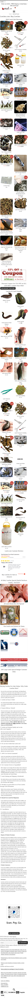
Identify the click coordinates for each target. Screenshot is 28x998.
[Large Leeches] (20, 299)
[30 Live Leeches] (6, 42)
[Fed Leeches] (20, 527)
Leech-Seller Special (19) (6, 110)
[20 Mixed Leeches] (6, 61)
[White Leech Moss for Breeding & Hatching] (20, 107)
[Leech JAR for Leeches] (6, 533)
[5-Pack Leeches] (20, 440)
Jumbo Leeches (20, 321)
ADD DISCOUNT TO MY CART (8, 288)
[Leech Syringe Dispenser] (20, 163)
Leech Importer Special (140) (20, 145)
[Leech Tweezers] (6, 391)
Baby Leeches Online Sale (6, 336)
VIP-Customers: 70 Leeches (21, 97)
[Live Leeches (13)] (6, 123)
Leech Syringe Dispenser (20, 172)
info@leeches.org (13, 840)
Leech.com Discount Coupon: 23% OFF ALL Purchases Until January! (6, 263)
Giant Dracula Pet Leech (20, 344)
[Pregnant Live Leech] (6, 425)
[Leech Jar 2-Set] (20, 58)
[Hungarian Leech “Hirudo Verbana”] (6, 352)
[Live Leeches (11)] (6, 79)
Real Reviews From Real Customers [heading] (10, 554)
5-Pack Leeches (20, 445)
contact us (3, 771)
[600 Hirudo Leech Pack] (6, 206)
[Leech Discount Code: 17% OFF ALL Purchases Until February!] (20, 241)
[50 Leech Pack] (20, 26)
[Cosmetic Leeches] (20, 496)
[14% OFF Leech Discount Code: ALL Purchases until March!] (6, 240)
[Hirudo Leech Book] (20, 459)
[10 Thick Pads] (6, 180)
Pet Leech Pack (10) (20, 517)
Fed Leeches (20, 534)
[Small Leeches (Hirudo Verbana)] (6, 315)
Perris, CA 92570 (4, 984)
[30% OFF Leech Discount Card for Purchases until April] (6, 224)
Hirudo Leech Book (20, 463)
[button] (23, 557)
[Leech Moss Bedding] (20, 390)
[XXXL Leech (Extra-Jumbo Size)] (20, 371)
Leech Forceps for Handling (20, 49)
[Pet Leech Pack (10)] (20, 511)
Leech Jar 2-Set (20, 65)
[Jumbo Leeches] (20, 315)
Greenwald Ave (4, 983)
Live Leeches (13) (6, 128)
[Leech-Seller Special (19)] (6, 105)
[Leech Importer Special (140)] (20, 139)
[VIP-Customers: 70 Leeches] (20, 92)
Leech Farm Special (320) (6, 164)
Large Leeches (20, 306)
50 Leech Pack (20, 32)
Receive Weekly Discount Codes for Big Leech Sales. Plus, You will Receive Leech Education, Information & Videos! (13, 939)
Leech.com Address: (5, 980)
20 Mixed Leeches (6, 70)
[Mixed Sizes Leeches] (6, 459)
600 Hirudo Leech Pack (7, 215)
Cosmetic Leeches (21, 499)
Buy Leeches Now (14, 933)
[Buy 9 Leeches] (6, 91)
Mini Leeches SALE (6, 373)
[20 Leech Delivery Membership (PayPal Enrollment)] (20, 183)
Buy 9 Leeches (6, 96)
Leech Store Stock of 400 (20, 209)
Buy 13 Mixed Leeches (6, 152)
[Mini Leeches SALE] (6, 367)
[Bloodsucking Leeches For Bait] (6, 511)
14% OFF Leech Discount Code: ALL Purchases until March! (6, 247)
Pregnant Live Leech (6, 432)
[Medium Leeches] (6, 296)
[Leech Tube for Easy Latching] (20, 78)
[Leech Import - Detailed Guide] (20, 223)
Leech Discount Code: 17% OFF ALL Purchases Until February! (20, 249)
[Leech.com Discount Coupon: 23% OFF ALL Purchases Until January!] (6, 256)
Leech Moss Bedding (20, 395)
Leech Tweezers (6, 398)
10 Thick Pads (6, 185)
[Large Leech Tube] (20, 125)
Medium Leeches (6, 300)
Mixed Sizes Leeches (6, 464)
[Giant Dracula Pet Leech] (20, 335)
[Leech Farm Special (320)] (6, 159)
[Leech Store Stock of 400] (20, 203)
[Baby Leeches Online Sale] (6, 331)
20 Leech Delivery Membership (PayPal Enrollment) (20, 193)
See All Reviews (5, 556)
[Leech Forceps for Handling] (20, 42)
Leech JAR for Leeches (6, 546)
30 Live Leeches (6, 50)
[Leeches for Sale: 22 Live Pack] (6, 25)
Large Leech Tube (20, 132)
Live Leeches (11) (6, 84)
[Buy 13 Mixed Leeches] (6, 143)
